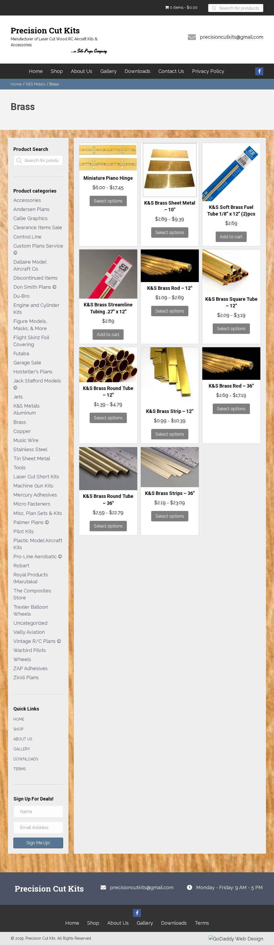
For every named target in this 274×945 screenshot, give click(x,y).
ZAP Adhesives (30, 668)
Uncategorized (30, 623)
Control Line (27, 237)
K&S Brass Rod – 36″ (231, 386)
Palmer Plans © (31, 522)
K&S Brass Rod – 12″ (169, 288)
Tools (19, 467)
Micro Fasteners (31, 504)
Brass (19, 422)
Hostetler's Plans (32, 371)
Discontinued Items (35, 278)
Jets (18, 397)
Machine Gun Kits (33, 486)
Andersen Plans (31, 209)
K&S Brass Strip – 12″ (169, 411)
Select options (108, 201)
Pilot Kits (23, 531)
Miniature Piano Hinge (108, 178)
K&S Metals (35, 84)
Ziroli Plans (26, 677)
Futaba (21, 353)
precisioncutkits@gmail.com (231, 37)
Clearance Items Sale (37, 227)
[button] (259, 71)
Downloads (25, 759)
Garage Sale (27, 362)
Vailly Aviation (29, 632)
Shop (18, 729)
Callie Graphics (30, 218)
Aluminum (24, 413)
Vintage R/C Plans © (37, 641)
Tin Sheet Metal (31, 458)
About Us (22, 739)
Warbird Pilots (29, 650)
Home (16, 84)
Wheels (22, 659)
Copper (22, 431)
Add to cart (231, 236)
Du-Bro (21, 296)
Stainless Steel (30, 449)
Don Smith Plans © (34, 287)
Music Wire (26, 440)
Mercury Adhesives (35, 495)
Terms (19, 769)
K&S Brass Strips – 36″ (170, 493)
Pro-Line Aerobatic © (37, 556)
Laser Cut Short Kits (36, 476)
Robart (21, 565)
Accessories (27, 200)
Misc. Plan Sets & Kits (37, 513)
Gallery (21, 749)
